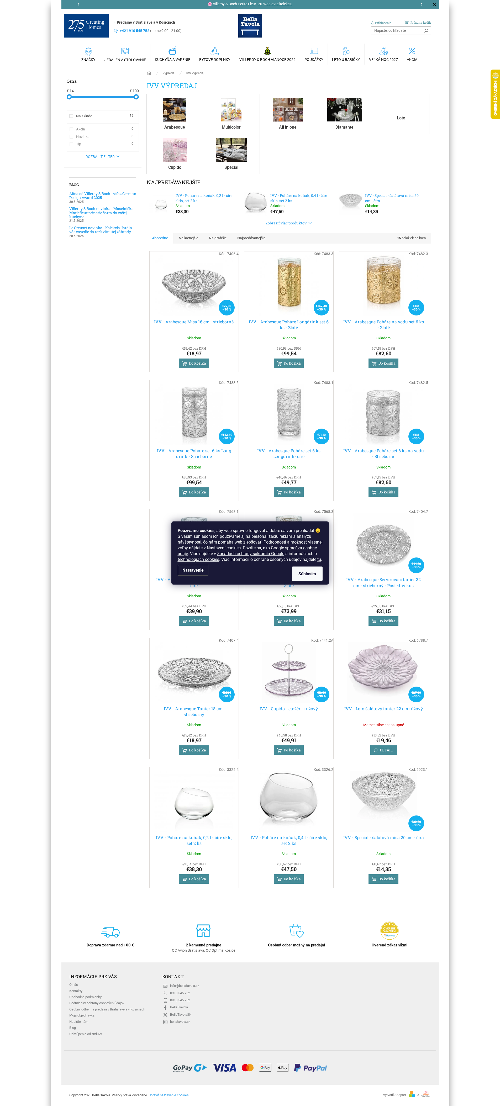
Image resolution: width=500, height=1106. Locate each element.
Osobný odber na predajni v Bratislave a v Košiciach (107, 1009)
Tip (104, 143)
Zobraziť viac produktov (286, 222)
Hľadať (426, 30)
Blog (72, 1028)
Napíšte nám (78, 1022)
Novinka (104, 136)
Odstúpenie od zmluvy (85, 1034)
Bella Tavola (179, 1007)
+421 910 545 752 (151, 31)
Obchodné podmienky (85, 997)
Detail (386, 749)
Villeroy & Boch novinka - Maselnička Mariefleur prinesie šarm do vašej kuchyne (101, 213)
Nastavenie (193, 570)
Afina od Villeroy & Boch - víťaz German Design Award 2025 (102, 196)
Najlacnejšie (188, 238)
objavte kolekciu (279, 4)
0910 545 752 (180, 993)
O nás (73, 985)
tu (319, 559)
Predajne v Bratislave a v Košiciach (146, 22)
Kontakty (75, 991)
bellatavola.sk (180, 1022)
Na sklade (104, 115)
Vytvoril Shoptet (394, 1095)
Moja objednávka (81, 1015)
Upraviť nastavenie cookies (169, 1095)
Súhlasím (307, 573)
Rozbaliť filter (100, 157)
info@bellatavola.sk (184, 986)
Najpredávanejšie (251, 238)
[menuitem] (89, 54)
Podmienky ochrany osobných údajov (96, 1003)
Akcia (104, 129)
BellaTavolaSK (180, 1015)
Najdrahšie (218, 238)
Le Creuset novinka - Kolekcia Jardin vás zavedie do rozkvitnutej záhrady (100, 230)
